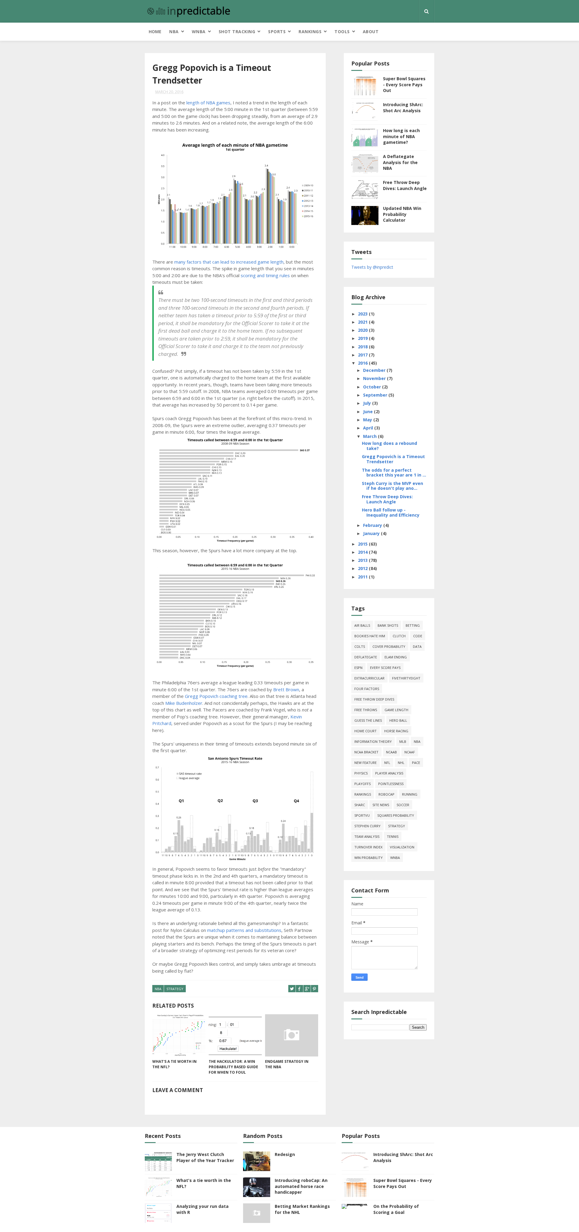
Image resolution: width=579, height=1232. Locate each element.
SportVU (362, 815)
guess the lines (368, 720)
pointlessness (390, 783)
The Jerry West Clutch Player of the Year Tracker (205, 1157)
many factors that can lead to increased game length (228, 262)
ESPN (358, 667)
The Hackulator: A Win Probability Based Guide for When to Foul (233, 1067)
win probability (368, 857)
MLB (402, 741)
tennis (392, 836)
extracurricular (369, 678)
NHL (401, 762)
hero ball (398, 720)
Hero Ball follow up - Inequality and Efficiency (390, 512)
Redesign (285, 1154)
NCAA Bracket (366, 752)
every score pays (385, 667)
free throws (365, 710)
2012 (363, 568)
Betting (413, 625)
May (368, 420)
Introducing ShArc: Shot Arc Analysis (403, 107)
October (372, 387)
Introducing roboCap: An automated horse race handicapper (301, 1186)
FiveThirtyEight (406, 678)
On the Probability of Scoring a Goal (396, 1209)
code (417, 636)
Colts (359, 646)
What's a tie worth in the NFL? (174, 1064)
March (370, 436)
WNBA (199, 31)
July (367, 403)
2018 (363, 347)
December (375, 370)
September (375, 395)
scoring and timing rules (265, 275)
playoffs (362, 783)
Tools (342, 31)
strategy (174, 989)
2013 (363, 560)
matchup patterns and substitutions (244, 930)
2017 (363, 355)
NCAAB (391, 752)
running (409, 794)
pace (416, 762)
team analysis (366, 836)
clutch (399, 636)
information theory (373, 741)
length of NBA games (208, 103)
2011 (363, 577)
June (368, 411)
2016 (363, 363)
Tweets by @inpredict (372, 267)
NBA (174, 31)
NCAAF (409, 752)
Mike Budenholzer (183, 703)
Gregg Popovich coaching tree (216, 696)
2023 (363, 314)
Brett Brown (286, 689)
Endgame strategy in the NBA (286, 1064)
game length (396, 710)
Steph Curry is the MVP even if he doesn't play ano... (392, 485)
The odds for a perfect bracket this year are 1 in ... (394, 472)
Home (155, 31)
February (373, 525)
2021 (363, 322)
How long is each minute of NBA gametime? (401, 136)
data (417, 646)
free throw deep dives (374, 699)
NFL (387, 762)
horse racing (396, 731)
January (372, 533)
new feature (365, 762)
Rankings (310, 31)
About (371, 31)
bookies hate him (369, 636)
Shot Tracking (237, 31)
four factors (366, 688)
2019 (363, 338)
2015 (363, 544)
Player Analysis (389, 773)
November (375, 378)
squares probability (395, 815)
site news (380, 805)
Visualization (402, 847)
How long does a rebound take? (389, 445)
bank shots (388, 625)
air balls (362, 625)
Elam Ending (395, 657)
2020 (363, 330)
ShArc (359, 805)
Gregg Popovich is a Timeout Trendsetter (393, 459)
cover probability (388, 646)
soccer (403, 805)
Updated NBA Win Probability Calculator (402, 214)
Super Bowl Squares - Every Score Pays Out (404, 84)
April (368, 428)
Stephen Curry (367, 826)
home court (365, 731)
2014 (363, 552)
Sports (277, 31)
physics (361, 773)
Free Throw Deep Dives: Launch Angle (405, 185)
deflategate (365, 657)
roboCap (386, 794)
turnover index (368, 847)
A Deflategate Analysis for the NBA (400, 162)
